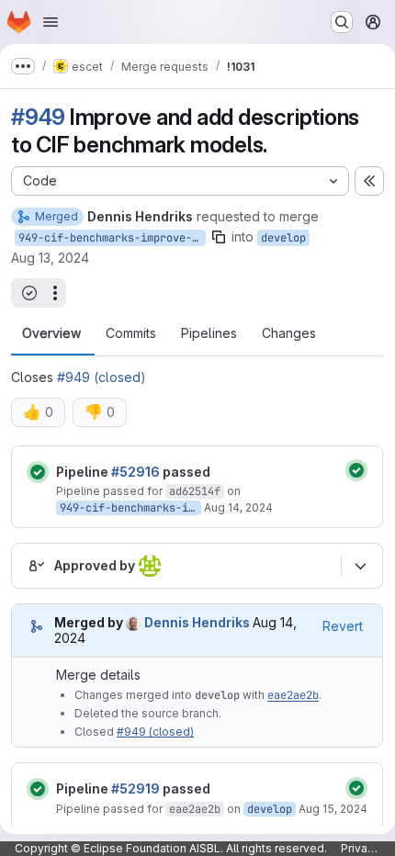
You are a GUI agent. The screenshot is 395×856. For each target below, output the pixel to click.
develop (283, 238)
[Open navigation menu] (50, 22)
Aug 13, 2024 (50, 257)
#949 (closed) (101, 377)
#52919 (135, 788)
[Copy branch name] (219, 237)
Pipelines (209, 333)
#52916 (135, 471)
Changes (289, 333)
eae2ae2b (293, 695)
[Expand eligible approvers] (360, 566)
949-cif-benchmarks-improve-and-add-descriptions (112, 238)
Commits (131, 333)
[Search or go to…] (342, 22)
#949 (38, 117)
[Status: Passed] (38, 472)
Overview (51, 333)
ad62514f (194, 491)
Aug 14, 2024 (238, 507)
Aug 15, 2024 (333, 809)
